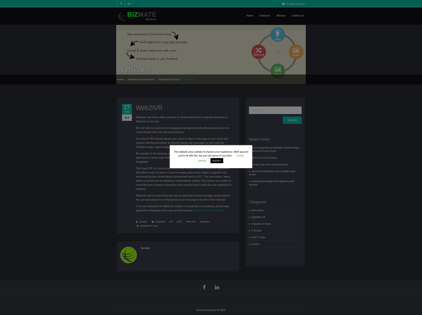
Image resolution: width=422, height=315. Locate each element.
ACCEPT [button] (216, 160)
